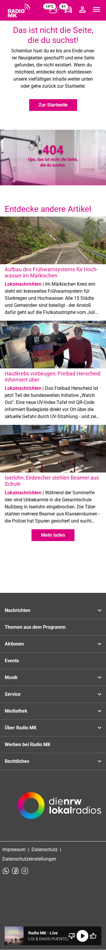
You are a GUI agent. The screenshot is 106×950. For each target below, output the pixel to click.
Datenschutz (45, 849)
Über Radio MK (21, 728)
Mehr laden (53, 535)
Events (12, 660)
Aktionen (14, 644)
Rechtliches (17, 761)
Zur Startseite (53, 105)
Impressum (14, 849)
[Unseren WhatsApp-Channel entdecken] (5, 870)
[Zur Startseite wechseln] (19, 10)
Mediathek (16, 711)
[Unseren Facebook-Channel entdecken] (15, 870)
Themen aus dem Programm (35, 627)
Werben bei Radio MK (27, 744)
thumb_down (71, 935)
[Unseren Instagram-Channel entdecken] (24, 870)
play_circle (82, 936)
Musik (11, 677)
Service (13, 694)
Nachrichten (17, 610)
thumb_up (93, 935)
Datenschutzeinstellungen (29, 859)
